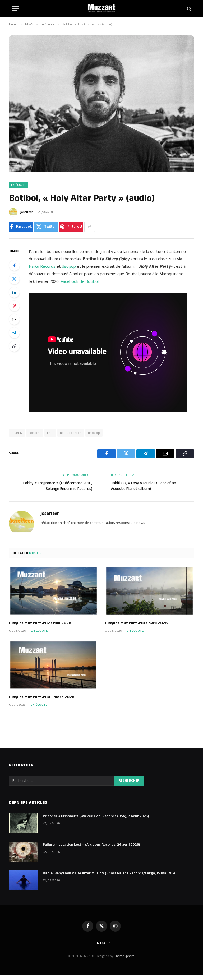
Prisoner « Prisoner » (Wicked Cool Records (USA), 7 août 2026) (96, 816)
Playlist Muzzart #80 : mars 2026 (42, 697)
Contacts (101, 943)
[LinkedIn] (14, 292)
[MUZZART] (101, 8)
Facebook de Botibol (80, 281)
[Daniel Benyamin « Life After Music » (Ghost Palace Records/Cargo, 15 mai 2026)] (23, 880)
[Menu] (15, 9)
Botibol (35, 433)
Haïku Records (42, 266)
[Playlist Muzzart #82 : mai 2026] (53, 591)
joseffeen (26, 212)
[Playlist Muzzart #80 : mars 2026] (53, 665)
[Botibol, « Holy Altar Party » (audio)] (101, 170)
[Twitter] (14, 279)
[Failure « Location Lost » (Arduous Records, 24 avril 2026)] (23, 852)
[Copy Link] (14, 346)
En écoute (18, 185)
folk (50, 433)
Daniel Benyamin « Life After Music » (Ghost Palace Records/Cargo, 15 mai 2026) (110, 873)
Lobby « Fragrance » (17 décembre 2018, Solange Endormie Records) (57, 486)
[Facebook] (14, 265)
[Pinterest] (14, 306)
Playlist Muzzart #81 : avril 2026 (136, 623)
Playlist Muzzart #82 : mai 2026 (40, 623)
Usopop (69, 266)
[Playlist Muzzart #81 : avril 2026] (149, 591)
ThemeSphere (124, 956)
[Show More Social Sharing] (89, 227)
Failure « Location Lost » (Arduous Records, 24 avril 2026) (91, 844)
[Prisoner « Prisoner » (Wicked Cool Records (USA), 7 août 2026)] (23, 823)
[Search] (188, 9)
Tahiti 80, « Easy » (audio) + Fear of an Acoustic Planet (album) (143, 486)
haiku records (70, 433)
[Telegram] (14, 332)
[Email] (14, 319)
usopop (94, 433)
